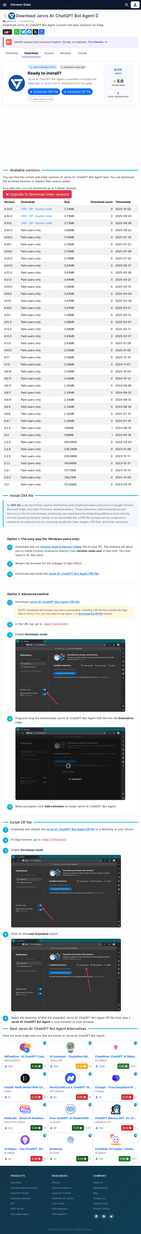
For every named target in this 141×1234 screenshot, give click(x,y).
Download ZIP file (78, 91)
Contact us (99, 1198)
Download (31, 53)
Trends (82, 53)
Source (49, 53)
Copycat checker (61, 1193)
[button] (4, 4)
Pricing (55, 1182)
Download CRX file (45, 91)
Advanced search (61, 1187)
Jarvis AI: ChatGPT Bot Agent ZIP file (70, 829)
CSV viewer (58, 1203)
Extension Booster (21, 1198)
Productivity (27, 21)
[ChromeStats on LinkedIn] (96, 1216)
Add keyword (59, 1214)
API (12, 1203)
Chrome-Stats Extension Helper (61, 546)
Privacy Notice (101, 1208)
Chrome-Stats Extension (24, 1187)
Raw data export (20, 1214)
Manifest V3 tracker (63, 1198)
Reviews (65, 53)
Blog (95, 1193)
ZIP (31, 209)
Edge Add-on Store (39, 83)
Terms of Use (100, 1203)
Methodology (100, 1187)
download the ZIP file (90, 613)
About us (98, 1182)
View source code (43, 98)
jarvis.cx (11, 21)
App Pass (16, 1182)
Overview (12, 53)
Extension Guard (20, 1193)
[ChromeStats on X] (111, 1216)
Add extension (60, 1208)
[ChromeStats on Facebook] (104, 1216)
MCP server (17, 1208)
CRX (23, 209)
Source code (43, 209)
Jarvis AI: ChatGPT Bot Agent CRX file (73, 573)
